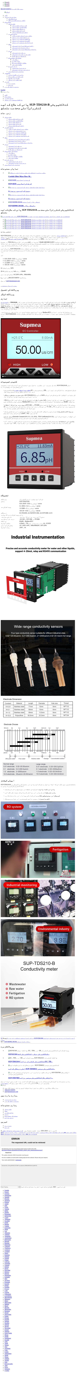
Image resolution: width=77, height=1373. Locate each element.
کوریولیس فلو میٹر (19, 25)
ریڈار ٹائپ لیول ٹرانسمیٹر (15, 1134)
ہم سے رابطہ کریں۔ (12, 87)
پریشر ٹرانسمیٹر (19, 53)
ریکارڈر (15, 59)
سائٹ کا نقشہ (7, 1131)
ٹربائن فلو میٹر (18, 30)
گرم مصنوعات (18, 1131)
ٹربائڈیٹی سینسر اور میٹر (22, 42)
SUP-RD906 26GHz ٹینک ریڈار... (21, 206)
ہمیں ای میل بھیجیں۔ (9, 286)
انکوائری (4, 1083)
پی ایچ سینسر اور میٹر (20, 37)
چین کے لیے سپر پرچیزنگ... (19, 191)
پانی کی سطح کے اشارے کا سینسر (52, 1132)
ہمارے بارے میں (11, 17)
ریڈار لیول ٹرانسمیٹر (21, 47)
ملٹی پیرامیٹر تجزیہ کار (22, 36)
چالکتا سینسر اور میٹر (21, 39)
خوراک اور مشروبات (15, 76)
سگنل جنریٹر (17, 64)
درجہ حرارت (12, 66)
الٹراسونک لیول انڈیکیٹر (29, 1132)
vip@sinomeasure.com (13, 281)
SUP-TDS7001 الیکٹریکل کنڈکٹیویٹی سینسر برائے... (30, 1078)
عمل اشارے (16, 61)
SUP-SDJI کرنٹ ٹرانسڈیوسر (20, 184)
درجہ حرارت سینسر (19, 68)
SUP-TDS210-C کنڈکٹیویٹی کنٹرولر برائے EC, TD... (30, 1062)
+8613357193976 (10, 1090)
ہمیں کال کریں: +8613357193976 (12, 9)
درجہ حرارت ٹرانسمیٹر (21, 70)
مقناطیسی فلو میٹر (19, 27)
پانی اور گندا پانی (15, 75)
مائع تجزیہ (12, 34)
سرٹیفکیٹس (12, 19)
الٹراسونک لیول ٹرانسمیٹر (22, 46)
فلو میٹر (11, 24)
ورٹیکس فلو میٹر (18, 29)
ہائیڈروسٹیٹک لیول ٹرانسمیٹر (24, 49)
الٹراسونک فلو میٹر (20, 32)
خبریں (7, 81)
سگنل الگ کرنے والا (19, 63)
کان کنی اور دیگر (15, 80)
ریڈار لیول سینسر (11, 1132)
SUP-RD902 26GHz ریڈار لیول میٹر (17, 1041)
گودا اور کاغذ (13, 78)
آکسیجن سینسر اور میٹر (21, 41)
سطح (9, 44)
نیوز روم (11, 83)
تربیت (10, 85)
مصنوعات (8, 22)
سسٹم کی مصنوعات (14, 58)
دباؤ (10, 51)
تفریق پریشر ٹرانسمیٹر (21, 54)
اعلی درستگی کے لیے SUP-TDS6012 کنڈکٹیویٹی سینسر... (31, 1069)
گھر (6, 15)
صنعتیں (7, 73)
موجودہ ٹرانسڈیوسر (16, 71)
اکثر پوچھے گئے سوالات (16, 20)
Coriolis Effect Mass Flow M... (19, 176)
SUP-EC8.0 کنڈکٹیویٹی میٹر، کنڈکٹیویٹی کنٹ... (28, 1054)
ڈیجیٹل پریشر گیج (19, 56)
